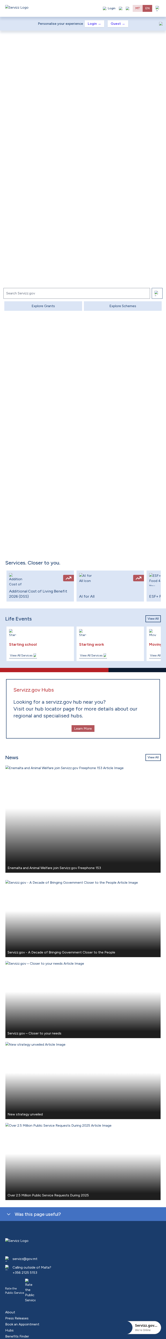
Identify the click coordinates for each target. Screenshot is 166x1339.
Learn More (83, 728)
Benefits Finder (17, 1336)
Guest (118, 24)
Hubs (9, 1330)
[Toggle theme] (120, 8)
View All (153, 619)
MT (137, 8)
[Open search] (127, 8)
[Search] (157, 293)
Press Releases (17, 1318)
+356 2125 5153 (25, 1273)
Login (94, 24)
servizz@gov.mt (25, 1259)
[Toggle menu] (158, 8)
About (10, 1312)
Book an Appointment (22, 1324)
